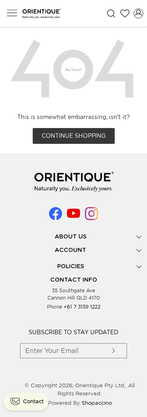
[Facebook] (55, 216)
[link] (111, 13)
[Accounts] (138, 13)
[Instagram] (91, 216)
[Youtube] (73, 216)
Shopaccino (97, 403)
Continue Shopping (74, 135)
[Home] (41, 13)
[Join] (113, 350)
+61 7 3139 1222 (82, 307)
